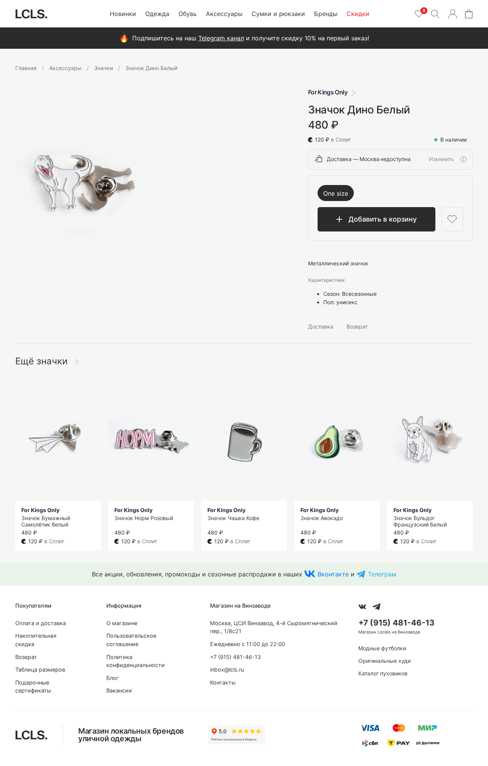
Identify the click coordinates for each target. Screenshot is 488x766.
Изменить (441, 159)
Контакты (223, 682)
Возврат (357, 326)
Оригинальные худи (384, 660)
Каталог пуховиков (383, 673)
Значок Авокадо (321, 518)
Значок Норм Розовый (143, 518)
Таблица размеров (40, 669)
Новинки (123, 14)
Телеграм (382, 574)
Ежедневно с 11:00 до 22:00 (247, 644)
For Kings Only (327, 92)
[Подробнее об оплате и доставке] (463, 159)
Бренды (325, 14)
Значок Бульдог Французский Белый (420, 521)
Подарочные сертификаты (33, 686)
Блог (112, 678)
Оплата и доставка (40, 623)
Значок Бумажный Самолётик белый (45, 521)
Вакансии (119, 690)
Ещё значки (42, 361)
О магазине (121, 623)
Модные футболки (382, 648)
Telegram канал (221, 38)
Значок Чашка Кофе (233, 518)
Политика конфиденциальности (135, 661)
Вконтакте (333, 574)
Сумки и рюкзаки (278, 14)
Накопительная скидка (35, 639)
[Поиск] (435, 13)
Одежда (157, 14)
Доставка (320, 326)
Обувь (187, 14)
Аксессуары (224, 14)
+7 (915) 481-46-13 (235, 657)
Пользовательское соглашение (131, 639)
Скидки (358, 14)
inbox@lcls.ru (227, 669)
